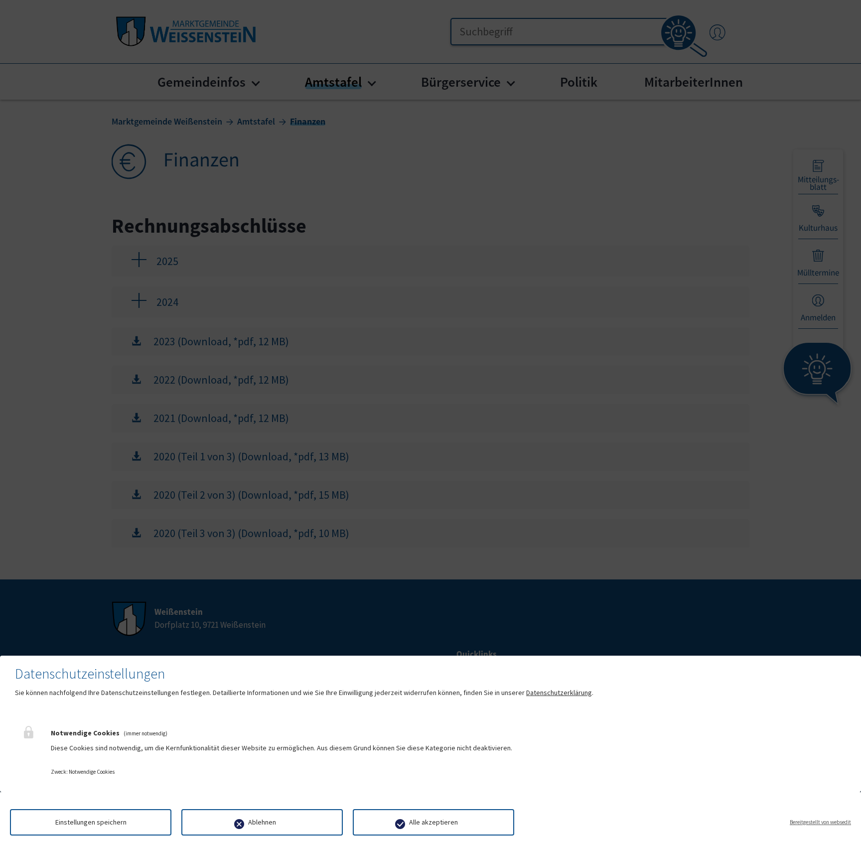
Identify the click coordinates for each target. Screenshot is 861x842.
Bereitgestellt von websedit (820, 822)
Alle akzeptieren (433, 822)
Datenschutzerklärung (559, 692)
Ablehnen (262, 822)
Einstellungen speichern (91, 822)
